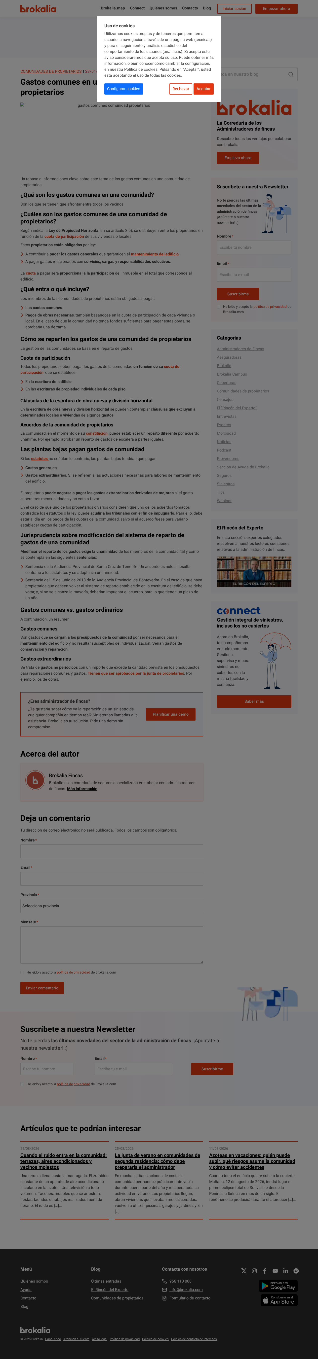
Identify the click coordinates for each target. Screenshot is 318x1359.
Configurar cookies (123, 89)
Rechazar (180, 89)
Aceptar (204, 89)
